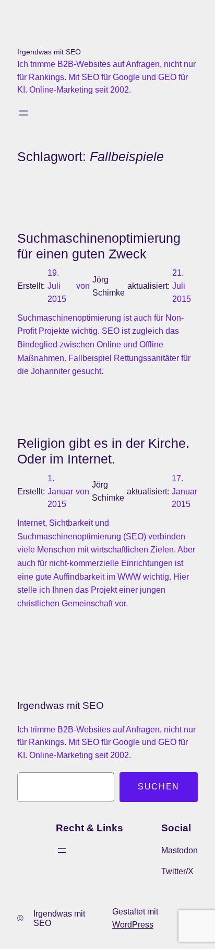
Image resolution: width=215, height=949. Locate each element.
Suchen (159, 786)
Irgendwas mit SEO (49, 52)
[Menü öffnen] (23, 113)
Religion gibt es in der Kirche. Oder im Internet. (103, 451)
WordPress (132, 924)
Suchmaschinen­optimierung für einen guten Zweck (99, 246)
